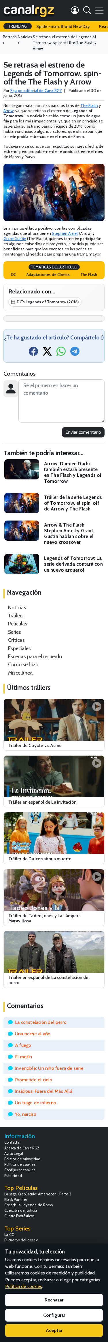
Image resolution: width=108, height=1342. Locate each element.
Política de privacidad (22, 1159)
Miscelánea (20, 673)
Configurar (54, 1315)
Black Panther (15, 1199)
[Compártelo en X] (47, 353)
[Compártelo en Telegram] (75, 353)
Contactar (12, 1142)
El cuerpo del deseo (21, 1240)
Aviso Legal (13, 1153)
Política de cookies (19, 1164)
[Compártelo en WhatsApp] (61, 353)
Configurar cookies (19, 1170)
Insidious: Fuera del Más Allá (43, 1091)
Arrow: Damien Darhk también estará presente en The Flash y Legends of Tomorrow (73, 472)
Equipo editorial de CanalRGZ (36, 90)
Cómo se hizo (23, 664)
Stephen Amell (65, 233)
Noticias (17, 607)
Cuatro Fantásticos (19, 1216)
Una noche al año (32, 1033)
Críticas (16, 640)
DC (13, 274)
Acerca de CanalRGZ (22, 1148)
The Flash (89, 105)
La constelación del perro (41, 1022)
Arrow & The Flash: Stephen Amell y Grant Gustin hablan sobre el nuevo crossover (68, 533)
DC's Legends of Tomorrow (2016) (48, 301)
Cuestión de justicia (20, 1210)
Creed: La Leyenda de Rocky (28, 1205)
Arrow (8, 110)
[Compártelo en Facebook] (33, 353)
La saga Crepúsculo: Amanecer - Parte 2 (37, 1194)
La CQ (9, 1234)
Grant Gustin (14, 238)
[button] (87, 11)
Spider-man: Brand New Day (63, 26)
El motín (23, 1056)
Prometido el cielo (33, 1079)
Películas (17, 624)
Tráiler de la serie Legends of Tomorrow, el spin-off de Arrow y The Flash (73, 503)
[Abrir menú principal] (99, 10)
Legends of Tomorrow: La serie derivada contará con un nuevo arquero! (73, 564)
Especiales (19, 648)
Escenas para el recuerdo (35, 656)
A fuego (23, 1045)
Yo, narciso (25, 1114)
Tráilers (16, 616)
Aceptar (54, 1330)
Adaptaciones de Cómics (48, 274)
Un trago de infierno (35, 1102)
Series (14, 632)
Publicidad (13, 1176)
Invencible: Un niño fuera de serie (49, 1068)
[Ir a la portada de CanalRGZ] (28, 10)
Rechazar (54, 1300)
